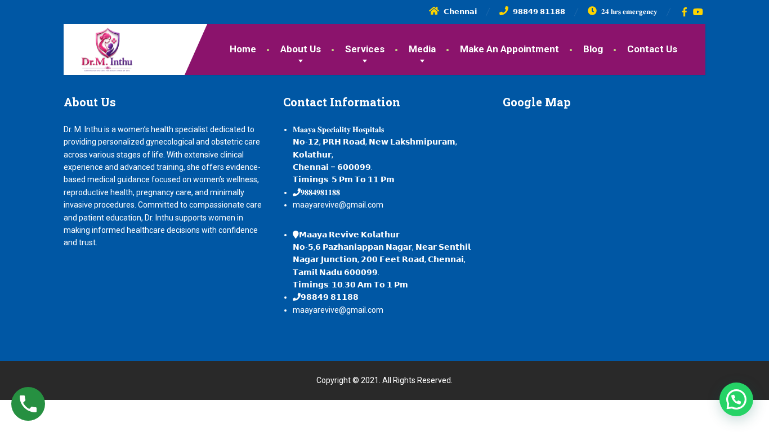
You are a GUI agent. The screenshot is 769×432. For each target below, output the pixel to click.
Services (364, 49)
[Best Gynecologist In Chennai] (98, 48)
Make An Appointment (509, 49)
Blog (593, 49)
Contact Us (652, 49)
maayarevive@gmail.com (338, 204)
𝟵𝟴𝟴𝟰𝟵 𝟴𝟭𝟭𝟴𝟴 (330, 297)
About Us (300, 49)
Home (243, 49)
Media (422, 49)
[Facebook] (685, 11)
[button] (736, 399)
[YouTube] (698, 11)
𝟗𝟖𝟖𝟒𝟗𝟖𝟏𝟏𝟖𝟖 (320, 192)
